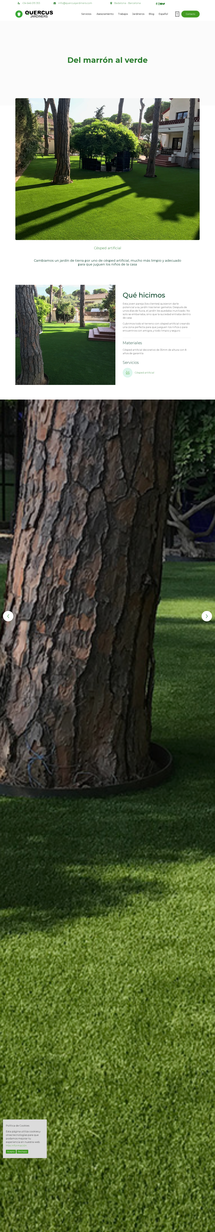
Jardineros (138, 14)
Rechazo (22, 1151)
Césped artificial (107, 248)
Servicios (86, 14)
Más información (16, 1145)
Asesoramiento (105, 14)
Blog (151, 14)
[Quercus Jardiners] (44, 14)
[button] (190, 14)
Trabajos (123, 14)
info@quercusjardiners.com (75, 3)
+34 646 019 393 (31, 3)
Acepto (11, 1151)
